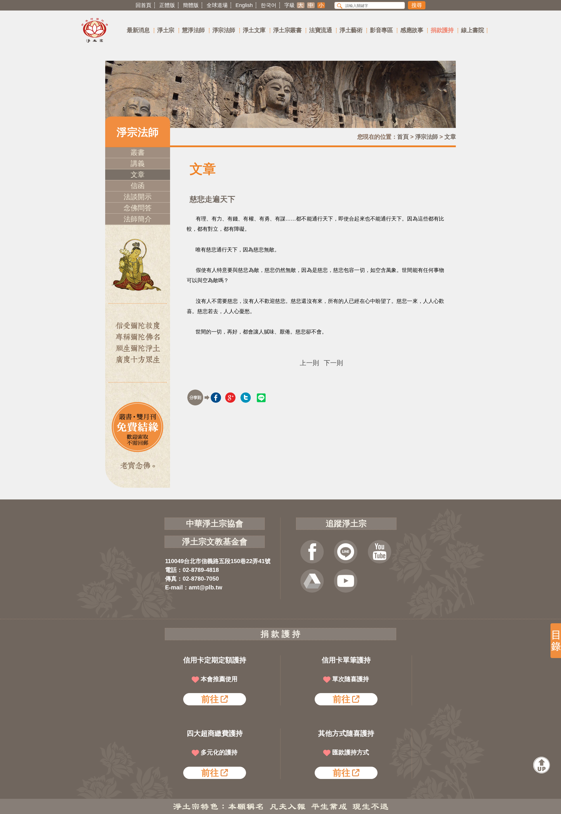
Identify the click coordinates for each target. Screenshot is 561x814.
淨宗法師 (223, 30)
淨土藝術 (351, 30)
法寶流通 (320, 30)
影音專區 (381, 30)
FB (312, 551)
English (244, 5)
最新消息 (138, 30)
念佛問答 (138, 208)
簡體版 (191, 5)
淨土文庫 (254, 30)
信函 (138, 186)
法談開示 (138, 197)
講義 (138, 163)
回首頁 (143, 5)
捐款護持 (442, 30)
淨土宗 (165, 30)
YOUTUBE (379, 551)
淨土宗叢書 (287, 30)
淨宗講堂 (345, 581)
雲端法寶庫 (312, 581)
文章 (450, 136)
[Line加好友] (345, 551)
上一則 (309, 363)
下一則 (333, 363)
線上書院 (472, 30)
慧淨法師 (193, 30)
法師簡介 (138, 219)
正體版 (167, 5)
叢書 (138, 152)
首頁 (402, 136)
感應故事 (411, 30)
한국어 (268, 5)
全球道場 (217, 5)
